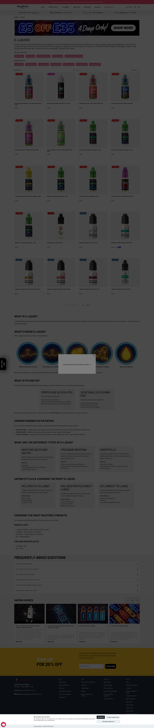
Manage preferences (108, 721)
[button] (3, 724)
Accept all (100, 717)
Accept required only (113, 717)
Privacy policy (38, 726)
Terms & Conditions (48, 726)
